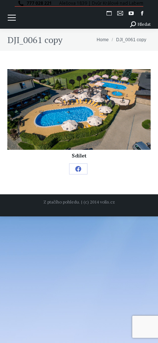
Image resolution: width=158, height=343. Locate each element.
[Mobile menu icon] (11, 17)
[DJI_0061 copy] (79, 109)
